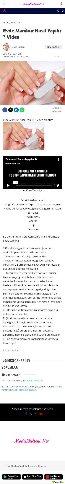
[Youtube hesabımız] (40, 414)
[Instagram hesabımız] (36, 414)
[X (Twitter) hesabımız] (30, 414)
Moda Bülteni (18, 47)
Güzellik (58, 56)
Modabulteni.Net (38, 466)
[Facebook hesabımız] (26, 414)
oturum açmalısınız (33, 380)
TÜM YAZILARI (53, 47)
